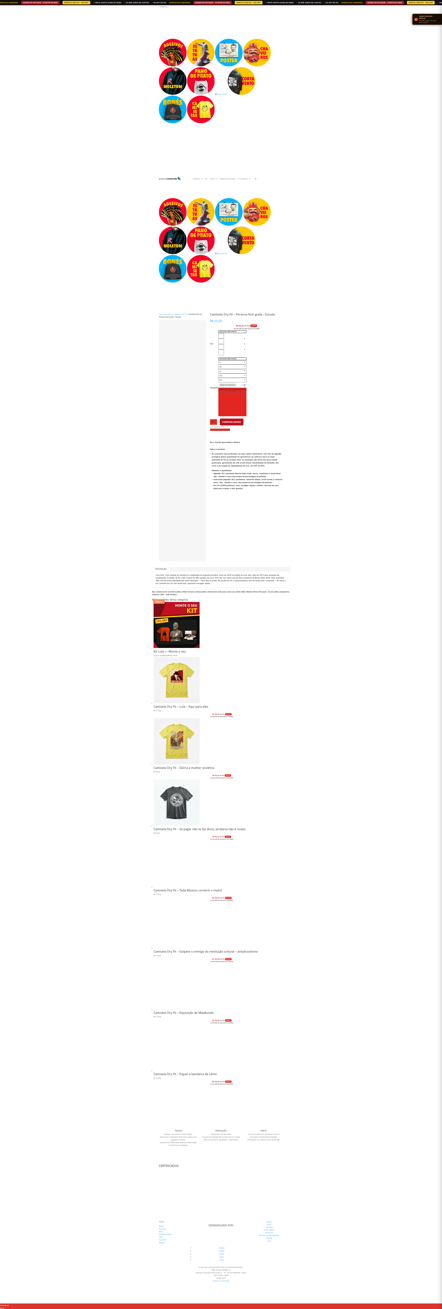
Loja (160, 314)
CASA (269, 1241)
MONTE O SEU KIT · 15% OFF (76, 3)
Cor (211, 344)
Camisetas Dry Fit (180, 314)
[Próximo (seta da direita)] (3, 1308)
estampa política (201, 592)
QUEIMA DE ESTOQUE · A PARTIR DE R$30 (40, 3)
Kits (206, 179)
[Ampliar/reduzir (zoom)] (1, 1305)
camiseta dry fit (161, 592)
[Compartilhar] (5, 1305)
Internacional (212, 592)
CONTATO (269, 1227)
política (276, 592)
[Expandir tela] (3, 1305)
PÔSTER (269, 1238)
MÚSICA (162, 1242)
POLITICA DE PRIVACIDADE (269, 1235)
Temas (212, 179)
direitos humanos (188, 592)
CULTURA (162, 1240)
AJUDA (269, 1222)
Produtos (196, 179)
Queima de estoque (227, 179)
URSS (161, 1237)
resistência (155, 594)
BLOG (269, 1224)
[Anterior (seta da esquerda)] (1, 1308)
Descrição (161, 569)
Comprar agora (231, 422)
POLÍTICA (162, 1229)
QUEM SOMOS (269, 1230)
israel (219, 592)
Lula (233, 592)
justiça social (226, 592)
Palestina (249, 592)
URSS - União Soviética (168, 594)
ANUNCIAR (269, 1233)
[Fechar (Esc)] (8, 1305)
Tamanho (214, 388)
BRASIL (161, 1226)
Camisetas (168, 314)
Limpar (243, 385)
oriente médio (240, 592)
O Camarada (242, 179)
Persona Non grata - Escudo (263, 592)
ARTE (161, 1231)
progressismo (284, 592)
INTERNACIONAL (165, 1234)
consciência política (174, 592)
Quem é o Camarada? (221, 1281)
